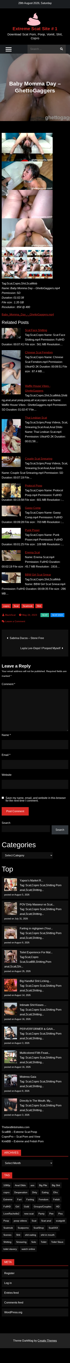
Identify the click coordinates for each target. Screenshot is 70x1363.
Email (6, 754)
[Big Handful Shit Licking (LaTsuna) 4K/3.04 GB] (10, 985)
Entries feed (11, 1292)
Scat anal (46, 1220)
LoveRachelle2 (11, 1213)
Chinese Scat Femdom (39, 352)
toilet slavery (10, 1249)
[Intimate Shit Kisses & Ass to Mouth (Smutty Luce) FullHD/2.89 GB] (10, 1009)
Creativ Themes (47, 1340)
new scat (29, 1213)
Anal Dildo (20, 1185)
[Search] (61, 49)
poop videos (20, 1220)
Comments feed (13, 1302)
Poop (6, 1220)
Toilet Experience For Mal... (36, 952)
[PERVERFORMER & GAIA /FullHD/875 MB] (10, 1033)
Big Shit (56, 1185)
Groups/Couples (42, 1206)
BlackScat (10, 615)
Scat (16, 606)
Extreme (7, 1199)
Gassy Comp (33, 507)
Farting (30, 1199)
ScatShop (38, 1227)
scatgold (60, 1220)
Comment (8, 684)
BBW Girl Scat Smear (38, 574)
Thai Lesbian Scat (36, 417)
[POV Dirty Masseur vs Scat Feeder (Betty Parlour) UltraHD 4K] (10, 908)
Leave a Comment (15, 621)
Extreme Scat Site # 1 (35, 28)
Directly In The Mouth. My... (36, 1100)
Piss (60, 1213)
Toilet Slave (57, 1242)
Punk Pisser (32, 530)
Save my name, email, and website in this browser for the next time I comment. (36, 799)
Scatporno (23, 1227)
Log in (8, 1283)
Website (7, 774)
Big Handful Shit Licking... (35, 981)
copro (6, 606)
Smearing (21, 1242)
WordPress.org (13, 1312)
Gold (26, 1206)
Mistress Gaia (28, 1076)
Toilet (43, 1242)
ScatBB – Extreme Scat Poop (19, 1131)
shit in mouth (48, 1235)
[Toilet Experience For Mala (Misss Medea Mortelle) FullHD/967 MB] (10, 956)
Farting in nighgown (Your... (36, 928)
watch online (28, 1249)
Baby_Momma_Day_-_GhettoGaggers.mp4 (28, 314)
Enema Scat (32, 552)
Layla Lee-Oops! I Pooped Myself (40, 648)
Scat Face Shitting (36, 330)
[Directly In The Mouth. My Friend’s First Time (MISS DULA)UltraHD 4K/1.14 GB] (10, 1104)
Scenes (7, 1235)
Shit (39, 606)
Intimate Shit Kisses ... (33, 1005)
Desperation (20, 1192)
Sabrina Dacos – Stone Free (27, 638)
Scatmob (27, 606)
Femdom (43, 1199)
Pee (51, 1213)
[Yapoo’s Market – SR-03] (10, 884)
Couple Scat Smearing (38, 458)
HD (57, 1206)
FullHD (7, 1206)
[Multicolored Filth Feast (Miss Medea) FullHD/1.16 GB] (10, 1057)
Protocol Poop (33, 485)
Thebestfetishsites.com (15, 1127)
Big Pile (43, 1185)
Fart (19, 1199)
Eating (45, 1192)
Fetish (56, 1199)
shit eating (30, 1235)
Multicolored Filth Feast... (35, 1052)
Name (6, 735)
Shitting (7, 1242)
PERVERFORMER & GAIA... (37, 1028)
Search (6, 822)
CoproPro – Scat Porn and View (21, 1136)
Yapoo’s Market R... (31, 880)
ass (32, 1185)
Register (9, 1273)
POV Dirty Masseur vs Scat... (37, 904)
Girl (17, 1206)
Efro (55, 1192)
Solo (33, 1242)
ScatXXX (53, 1227)
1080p (6, 1185)
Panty (41, 1213)
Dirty (34, 1192)
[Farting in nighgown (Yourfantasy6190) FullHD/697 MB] (10, 932)
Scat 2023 (57, 615)
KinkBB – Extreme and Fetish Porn (23, 1141)
